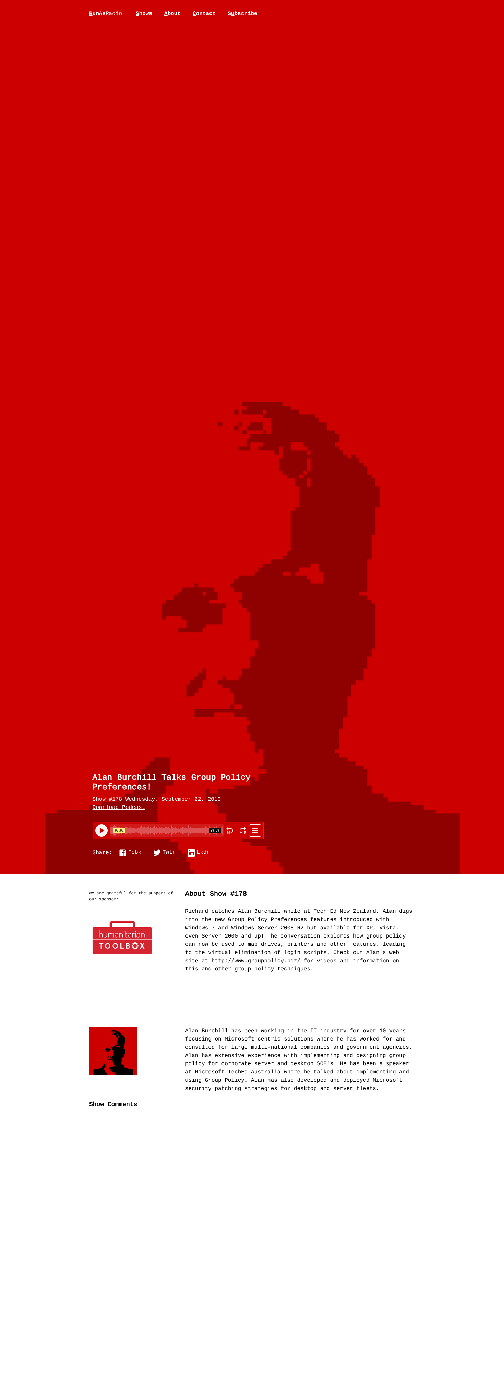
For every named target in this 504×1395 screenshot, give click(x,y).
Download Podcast (119, 808)
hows (144, 14)
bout (172, 14)
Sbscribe (242, 14)
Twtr (169, 853)
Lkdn (203, 853)
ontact (204, 14)
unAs (105, 14)
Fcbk (134, 853)
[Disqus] (252, 1228)
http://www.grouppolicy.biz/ (256, 961)
